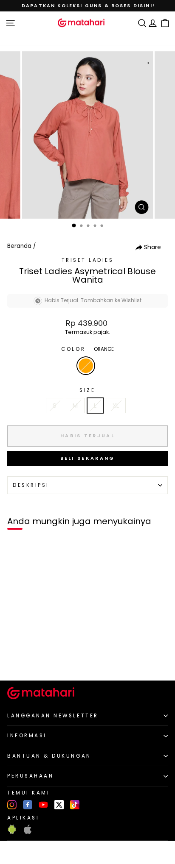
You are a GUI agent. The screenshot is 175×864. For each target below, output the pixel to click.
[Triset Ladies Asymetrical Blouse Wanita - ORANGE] (16, 659)
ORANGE (85, 365)
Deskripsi (31, 485)
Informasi (27, 735)
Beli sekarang (87, 458)
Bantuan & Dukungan (49, 756)
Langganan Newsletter (53, 715)
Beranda (19, 246)
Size (87, 390)
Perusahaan (30, 775)
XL (116, 405)
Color (87, 349)
